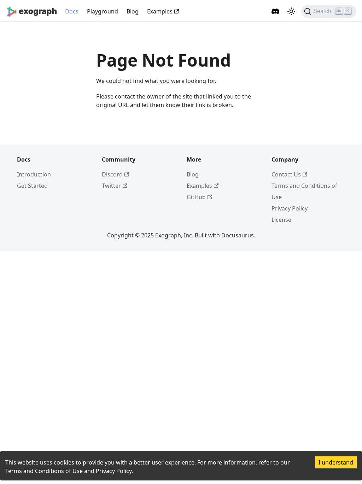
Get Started (32, 186)
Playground (102, 11)
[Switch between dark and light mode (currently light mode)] (291, 11)
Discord (112, 174)
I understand (336, 462)
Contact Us (286, 174)
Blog (133, 11)
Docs (71, 11)
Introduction (34, 174)
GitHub (196, 197)
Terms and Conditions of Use (44, 471)
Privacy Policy (290, 208)
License (281, 220)
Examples (160, 11)
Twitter (111, 186)
